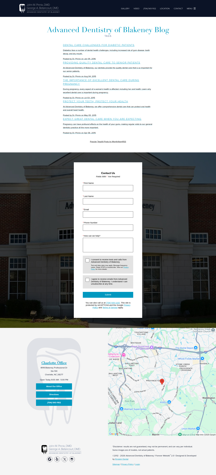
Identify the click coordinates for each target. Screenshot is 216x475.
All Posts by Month (109, 141)
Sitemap (116, 464)
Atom (120, 141)
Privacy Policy (127, 464)
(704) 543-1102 (113, 303)
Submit (108, 295)
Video (136, 8)
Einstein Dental (121, 459)
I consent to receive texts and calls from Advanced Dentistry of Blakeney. (110, 264)
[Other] (50, 459)
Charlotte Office (54, 363)
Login (137, 464)
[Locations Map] (162, 381)
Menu (189, 8)
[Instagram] (72, 459)
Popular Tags (95, 141)
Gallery (125, 8)
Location (165, 8)
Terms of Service (110, 308)
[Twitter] (64, 459)
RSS (124, 141)
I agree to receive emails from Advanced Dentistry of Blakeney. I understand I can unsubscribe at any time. (109, 281)
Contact (178, 8)
